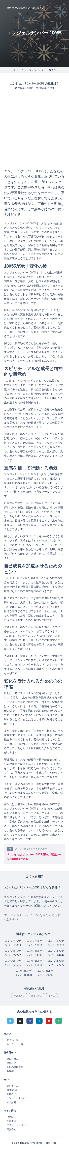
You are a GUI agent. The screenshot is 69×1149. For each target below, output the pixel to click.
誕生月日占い (14, 1058)
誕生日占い (36, 996)
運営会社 (11, 1129)
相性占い (11, 1094)
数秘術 (10, 1071)
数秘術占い (19, 996)
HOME (10, 1116)
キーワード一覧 (15, 1044)
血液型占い (12, 1089)
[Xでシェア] (20, 1021)
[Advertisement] (34, 132)
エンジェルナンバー (34, 70)
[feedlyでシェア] (58, 1021)
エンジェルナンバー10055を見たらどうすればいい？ (32, 917)
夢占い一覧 (12, 1040)
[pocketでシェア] (49, 1021)
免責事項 (11, 1121)
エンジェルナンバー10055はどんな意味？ (32, 887)
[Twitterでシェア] (10, 1021)
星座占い (11, 1062)
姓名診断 (11, 1102)
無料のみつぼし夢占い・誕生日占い (25, 7)
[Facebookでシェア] (29, 1021)
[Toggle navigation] (57, 8)
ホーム (16, 70)
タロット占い (14, 1085)
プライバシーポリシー (18, 1125)
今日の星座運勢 (15, 1067)
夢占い (52, 996)
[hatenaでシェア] (39, 1021)
